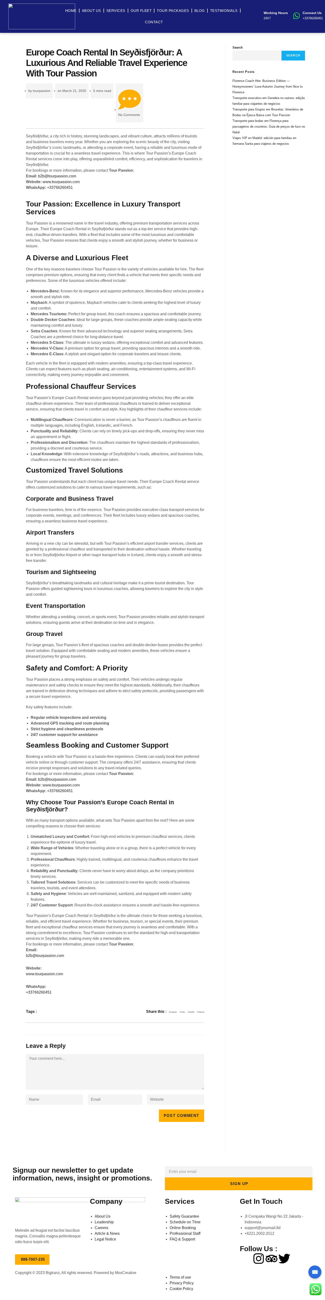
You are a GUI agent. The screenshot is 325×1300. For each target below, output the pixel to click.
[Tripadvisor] (271, 1259)
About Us (91, 11)
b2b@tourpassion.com (57, 176)
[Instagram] (259, 1259)
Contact (154, 22)
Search (237, 47)
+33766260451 (60, 187)
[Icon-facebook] (246, 1259)
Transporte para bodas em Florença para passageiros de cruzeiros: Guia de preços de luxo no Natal (268, 126)
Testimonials (224, 11)
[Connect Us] (296, 16)
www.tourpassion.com (61, 182)
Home (71, 11)
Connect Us (312, 13)
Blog (199, 11)
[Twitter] (284, 1259)
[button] (173, 1012)
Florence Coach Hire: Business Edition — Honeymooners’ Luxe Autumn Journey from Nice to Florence (267, 86)
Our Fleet (141, 11)
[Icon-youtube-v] (297, 1259)
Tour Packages (173, 11)
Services (115, 11)
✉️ (315, 1272)
